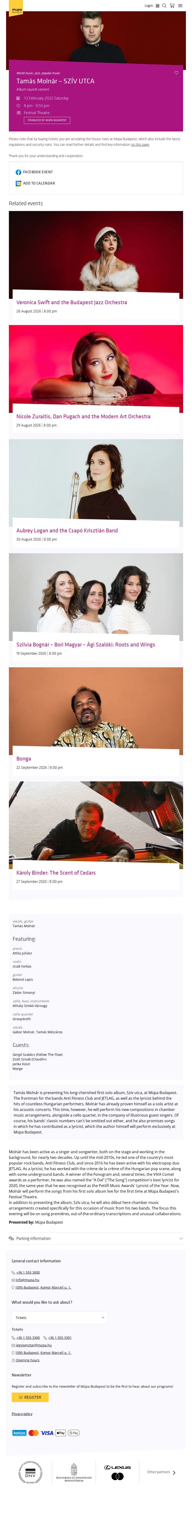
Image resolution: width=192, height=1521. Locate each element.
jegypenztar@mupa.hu (34, 1345)
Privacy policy (22, 1414)
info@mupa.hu (27, 1280)
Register (32, 1397)
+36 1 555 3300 (28, 1337)
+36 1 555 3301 (60, 1337)
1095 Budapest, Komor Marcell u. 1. (43, 1287)
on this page (140, 144)
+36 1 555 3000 (28, 1272)
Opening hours (28, 1360)
